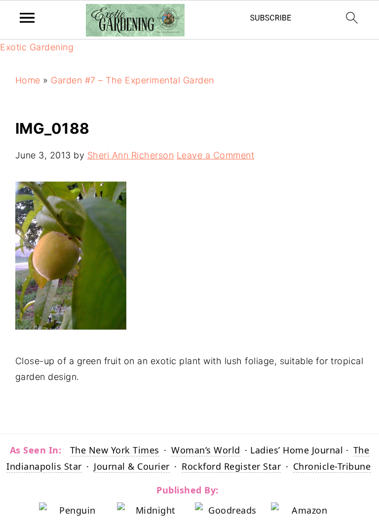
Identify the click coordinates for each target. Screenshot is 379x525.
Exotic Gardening (37, 47)
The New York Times (114, 450)
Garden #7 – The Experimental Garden (132, 80)
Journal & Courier (132, 466)
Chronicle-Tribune (332, 466)
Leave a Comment (216, 155)
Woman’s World (205, 450)
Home (27, 80)
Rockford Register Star (231, 466)
